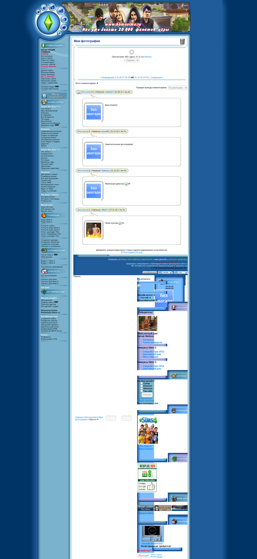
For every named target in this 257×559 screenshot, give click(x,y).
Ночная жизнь (47, 156)
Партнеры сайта (48, 79)
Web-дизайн (46, 300)
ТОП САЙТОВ (133, 259)
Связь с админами (49, 83)
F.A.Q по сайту (47, 226)
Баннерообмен (48, 72)
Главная (79, 417)
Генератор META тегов (51, 331)
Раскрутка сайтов (49, 321)
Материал (86, 92)
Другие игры (46, 211)
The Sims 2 (46, 152)
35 (117, 77)
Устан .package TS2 (50, 232)
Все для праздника (49, 178)
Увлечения (45, 166)
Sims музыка (46, 257)
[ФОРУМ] (60, 13)
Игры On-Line (47, 207)
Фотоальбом (46, 56)
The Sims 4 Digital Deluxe (145, 447)
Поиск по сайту (48, 60)
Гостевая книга (47, 62)
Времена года (48, 125)
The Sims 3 (46, 109)
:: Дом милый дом (151, 354)
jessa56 (105, 131)
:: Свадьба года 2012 (152, 351)
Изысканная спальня (50, 139)
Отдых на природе (49, 135)
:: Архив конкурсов (151, 342)
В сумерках (46, 115)
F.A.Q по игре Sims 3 (50, 230)
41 (136, 77)
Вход (138, 252)
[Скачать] (52, 9)
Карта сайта (46, 58)
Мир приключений (49, 111)
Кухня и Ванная (48, 187)
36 (120, 77)
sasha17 (109, 92)
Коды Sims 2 (46, 220)
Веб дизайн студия (49, 306)
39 (129, 77)
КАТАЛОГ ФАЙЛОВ (177, 259)
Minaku (148, 57)
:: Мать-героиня (149, 357)
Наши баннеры (48, 74)
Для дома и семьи (49, 174)
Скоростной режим (49, 133)
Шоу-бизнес (46, 121)
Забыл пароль (156, 555)
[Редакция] (59, 34)
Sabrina (105, 170)
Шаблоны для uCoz (50, 327)
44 (144, 77)
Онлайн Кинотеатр (50, 89)
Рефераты (46, 337)
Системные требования (52, 267)
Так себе (147, 391)
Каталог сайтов (48, 64)
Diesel (43, 146)
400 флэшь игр (48, 209)
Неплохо (147, 388)
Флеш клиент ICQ (49, 339)
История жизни (48, 197)
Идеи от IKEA (47, 189)
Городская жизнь (48, 137)
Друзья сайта (47, 70)
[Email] (79, 92)
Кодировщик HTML (49, 329)
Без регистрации (49, 275)
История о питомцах (50, 199)
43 (141, 77)
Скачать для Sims (49, 279)
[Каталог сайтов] (44, 9)
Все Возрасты (47, 117)
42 (138, 77)
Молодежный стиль (50, 185)
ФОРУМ (122, 259)
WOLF (105, 210)
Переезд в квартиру (50, 168)
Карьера (45, 113)
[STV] (64, 21)
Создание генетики (50, 244)
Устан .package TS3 (50, 236)
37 (123, 77)
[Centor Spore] (64, 29)
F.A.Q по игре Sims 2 (50, 228)
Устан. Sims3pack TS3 (51, 234)
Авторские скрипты (49, 325)
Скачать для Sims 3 (49, 284)
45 (147, 77)
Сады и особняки (48, 191)
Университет (47, 154)
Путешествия (47, 164)
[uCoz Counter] (145, 289)
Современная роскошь (51, 131)
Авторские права (48, 81)
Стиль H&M (46, 182)
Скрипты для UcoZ (49, 323)
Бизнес (44, 158)
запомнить (145, 279)
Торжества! (46, 180)
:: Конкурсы (147, 339)
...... (42, 308)
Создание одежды (49, 240)
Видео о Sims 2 (48, 261)
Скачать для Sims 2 (49, 281)
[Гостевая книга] (38, 13)
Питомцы (45, 119)
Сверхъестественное (50, 123)
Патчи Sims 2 (47, 255)
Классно (147, 386)
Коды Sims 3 (46, 222)
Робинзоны (46, 201)
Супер (146, 383)
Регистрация (128, 252)
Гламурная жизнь (49, 176)
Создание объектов (50, 242)
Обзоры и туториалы (50, 246)
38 (126, 77)
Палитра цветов (48, 304)
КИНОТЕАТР (147, 259)
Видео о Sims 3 (48, 263)
